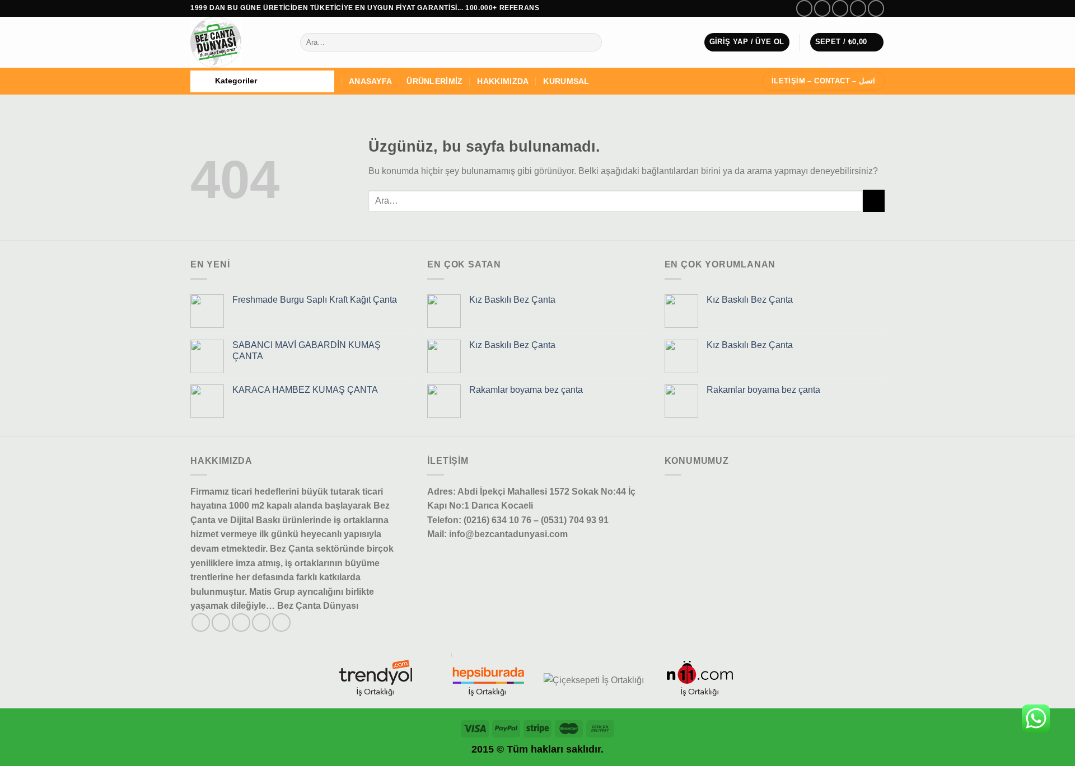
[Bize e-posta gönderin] (858, 8)
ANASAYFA (370, 81)
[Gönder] (591, 42)
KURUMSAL (566, 81)
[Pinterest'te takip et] (281, 622)
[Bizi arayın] (876, 8)
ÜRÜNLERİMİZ (434, 81)
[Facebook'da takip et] (804, 8)
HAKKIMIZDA (503, 81)
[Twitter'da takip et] (840, 8)
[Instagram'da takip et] (822, 8)
